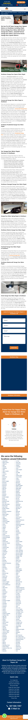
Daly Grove (4, 553)
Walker (17, 628)
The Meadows (19, 615)
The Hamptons (19, 613)
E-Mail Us (15, 708)
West (17, 633)
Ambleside (4, 468)
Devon (3, 559)
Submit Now (14, 347)
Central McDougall (6, 537)
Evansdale (4, 579)
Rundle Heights (19, 570)
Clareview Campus (6, 543)
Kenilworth (4, 636)
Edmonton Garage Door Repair (17, 717)
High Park (4, 616)
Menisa (17, 502)
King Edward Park (6, 645)
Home (2, 12)
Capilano (4, 527)
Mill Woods (18, 508)
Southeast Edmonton (20, 587)
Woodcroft (18, 649)
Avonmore (4, 474)
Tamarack (18, 605)
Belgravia (4, 487)
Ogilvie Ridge (18, 525)
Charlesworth (5, 541)
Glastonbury (4, 592)
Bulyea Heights (5, 514)
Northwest (18, 523)
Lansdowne (18, 464)
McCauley (18, 494)
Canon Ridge (5, 523)
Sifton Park (18, 583)
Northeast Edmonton (20, 520)
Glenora (4, 595)
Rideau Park (18, 560)
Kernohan (4, 639)
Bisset (3, 498)
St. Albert (18, 593)
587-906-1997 (21, 2)
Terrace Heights (19, 609)
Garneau (4, 590)
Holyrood (4, 623)
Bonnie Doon (5, 505)
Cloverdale (4, 546)
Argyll (3, 469)
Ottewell (17, 531)
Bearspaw (4, 482)
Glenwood (4, 596)
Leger (17, 474)
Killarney (4, 643)
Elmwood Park (5, 573)
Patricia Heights (19, 541)
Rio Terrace (18, 561)
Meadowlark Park (19, 501)
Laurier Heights (19, 469)
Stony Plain (18, 596)
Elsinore (4, 574)
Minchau (17, 513)
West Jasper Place (20, 636)
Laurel (17, 468)
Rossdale (18, 566)
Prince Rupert (18, 548)
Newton (17, 515)
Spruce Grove (18, 592)
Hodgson (4, 620)
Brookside (4, 513)
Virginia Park (18, 626)
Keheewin (4, 635)
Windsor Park (18, 648)
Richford (17, 559)
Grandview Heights (6, 600)
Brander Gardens (5, 508)
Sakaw (17, 573)
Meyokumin (18, 504)
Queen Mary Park (19, 551)
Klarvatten (4, 651)
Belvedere (4, 494)
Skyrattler (18, 586)
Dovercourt (4, 561)
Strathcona (18, 597)
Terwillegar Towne (19, 612)
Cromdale (4, 550)
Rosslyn (17, 567)
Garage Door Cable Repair (14, 696)
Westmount (18, 641)
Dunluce (4, 566)
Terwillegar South (19, 610)
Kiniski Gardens (5, 646)
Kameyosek (4, 633)
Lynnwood (18, 481)
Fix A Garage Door (14, 680)
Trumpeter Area (19, 622)
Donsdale (4, 560)
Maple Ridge (18, 488)
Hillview (4, 619)
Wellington (18, 632)
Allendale (4, 466)
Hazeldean (4, 612)
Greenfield (4, 603)
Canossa (4, 525)
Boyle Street (4, 507)
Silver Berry (18, 584)
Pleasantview (18, 544)
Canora (3, 524)
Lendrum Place (19, 475)
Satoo (17, 574)
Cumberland (4, 551)
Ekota (3, 570)
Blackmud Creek (5, 501)
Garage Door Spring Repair (14, 683)
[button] (9, 424)
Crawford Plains (5, 547)
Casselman (4, 533)
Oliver (17, 528)
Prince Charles (19, 547)
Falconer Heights (5, 582)
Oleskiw (17, 527)
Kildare (3, 641)
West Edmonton (19, 635)
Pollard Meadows (19, 546)
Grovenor (4, 607)
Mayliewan (18, 492)
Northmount (18, 521)
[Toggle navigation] (25, 9)
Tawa (17, 606)
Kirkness (4, 649)
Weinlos (17, 630)
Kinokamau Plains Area (7, 648)
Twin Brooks (18, 625)
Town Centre (18, 620)
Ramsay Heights (19, 554)
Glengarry (4, 593)
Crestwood (4, 548)
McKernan (18, 497)
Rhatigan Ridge (19, 556)
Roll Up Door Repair (14, 685)
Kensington (4, 638)
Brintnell (4, 510)
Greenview (4, 605)
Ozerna (17, 536)
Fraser (3, 586)
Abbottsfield (4, 461)
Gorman (4, 599)
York (17, 651)
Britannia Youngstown (6, 511)
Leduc (17, 471)
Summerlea (18, 600)
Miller (17, 510)
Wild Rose (18, 645)
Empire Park (4, 576)
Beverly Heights (5, 497)
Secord (17, 577)
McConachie (18, 495)
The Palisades (19, 616)
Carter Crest (4, 531)
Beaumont (4, 485)
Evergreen (4, 580)
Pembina (17, 543)
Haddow (4, 609)
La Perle (17, 461)
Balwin (3, 475)
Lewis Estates (19, 477)
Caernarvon (4, 515)
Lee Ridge (18, 472)
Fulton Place (4, 587)
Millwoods (18, 511)
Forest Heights (5, 583)
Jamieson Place (5, 632)
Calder (3, 517)
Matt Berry (18, 490)
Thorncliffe (18, 618)
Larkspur (17, 465)
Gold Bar (4, 597)
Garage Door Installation (14, 682)
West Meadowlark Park (20, 638)
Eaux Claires (4, 569)
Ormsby (17, 530)
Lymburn (17, 479)
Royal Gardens (19, 569)
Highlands (4, 618)
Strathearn (18, 599)
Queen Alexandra (19, 550)
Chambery (4, 538)
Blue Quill (4, 502)
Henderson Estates (6, 613)
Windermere (18, 646)
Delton (3, 556)
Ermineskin (4, 577)
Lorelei (17, 478)
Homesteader (5, 625)
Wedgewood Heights (20, 629)
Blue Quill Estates (6, 504)
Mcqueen (18, 500)
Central (3, 534)
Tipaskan (17, 619)
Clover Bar (4, 544)
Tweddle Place (19, 623)
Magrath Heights (19, 485)
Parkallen (18, 537)
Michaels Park (19, 507)
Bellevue (4, 490)
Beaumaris (4, 484)
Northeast (18, 518)
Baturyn (3, 479)
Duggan (3, 564)
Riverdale (18, 564)
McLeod (17, 498)
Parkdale (17, 538)
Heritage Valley (5, 615)
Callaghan (4, 518)
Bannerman (4, 477)
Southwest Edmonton (20, 589)
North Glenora (18, 517)
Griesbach (4, 606)
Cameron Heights (5, 521)
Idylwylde (4, 628)
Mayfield (17, 491)
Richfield (17, 557)
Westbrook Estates (19, 639)
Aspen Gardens (5, 471)
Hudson (4, 626)
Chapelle (4, 540)
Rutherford (18, 571)
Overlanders (18, 533)
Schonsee (18, 576)
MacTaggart (18, 484)
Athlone (3, 472)
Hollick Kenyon (5, 622)
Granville (4, 602)
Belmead (4, 491)
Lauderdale (18, 466)
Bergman (4, 495)
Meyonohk (18, 505)
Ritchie (17, 563)
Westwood (18, 643)
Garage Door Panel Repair (14, 694)
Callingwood (4, 520)
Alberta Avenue (5, 462)
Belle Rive (4, 488)
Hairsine (4, 610)
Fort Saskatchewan (6, 584)
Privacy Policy (14, 698)
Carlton (3, 530)
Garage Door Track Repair (14, 689)
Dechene (4, 554)
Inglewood (4, 629)
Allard (3, 465)
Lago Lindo (18, 462)
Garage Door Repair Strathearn (11, 12)
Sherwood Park (19, 582)
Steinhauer (18, 595)
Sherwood (18, 580)
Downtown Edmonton (6, 563)
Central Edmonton (6, 536)
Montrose (18, 514)
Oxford (17, 534)
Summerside (18, 602)
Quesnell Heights (19, 553)
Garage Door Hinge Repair (14, 691)
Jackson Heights (5, 630)
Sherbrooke (18, 579)
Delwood (4, 557)
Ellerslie (4, 571)
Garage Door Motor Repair (14, 692)
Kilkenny (4, 642)
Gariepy (3, 589)
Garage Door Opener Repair (14, 687)
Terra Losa (18, 607)
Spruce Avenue (19, 590)
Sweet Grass (18, 603)
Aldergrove (4, 464)
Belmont (4, 492)
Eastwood (4, 567)
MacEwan (18, 482)
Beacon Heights (5, 481)
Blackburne (4, 500)
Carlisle (3, 528)
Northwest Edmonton (20, 524)
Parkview (17, 540)
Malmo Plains (18, 487)
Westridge (18, 642)
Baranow (4, 478)
